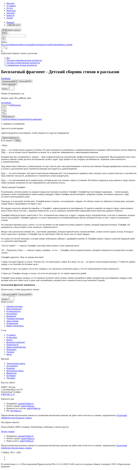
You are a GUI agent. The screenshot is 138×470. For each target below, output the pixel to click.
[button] (69, 38)
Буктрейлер (11, 314)
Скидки (46, 44)
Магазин (10, 3)
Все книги (6, 44)
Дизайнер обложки (15, 318)
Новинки (10, 368)
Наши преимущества (16, 347)
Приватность (12, 344)
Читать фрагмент (9, 84)
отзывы (12, 119)
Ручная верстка (13, 311)
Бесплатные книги (15, 371)
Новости (10, 15)
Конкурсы (11, 10)
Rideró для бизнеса (15, 326)
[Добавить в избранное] (3, 108)
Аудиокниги (12, 366)
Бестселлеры (26, 44)
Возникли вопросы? (15, 342)
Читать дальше (8, 431)
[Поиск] (3, 39)
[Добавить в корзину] (12, 88)
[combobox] (69, 35)
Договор (10, 352)
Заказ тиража (12, 321)
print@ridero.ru (27, 406)
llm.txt (9, 354)
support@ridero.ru (26, 403)
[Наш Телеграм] (7, 459)
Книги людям (66, 44)
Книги (9, 340)
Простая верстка (14, 309)
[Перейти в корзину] (6, 48)
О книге (5, 119)
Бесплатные (37, 44)
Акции (9, 18)
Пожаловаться (8, 117)
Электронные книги (15, 363)
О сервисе (11, 6)
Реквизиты (11, 349)
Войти (4, 33)
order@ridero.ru (33, 408)
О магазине (11, 337)
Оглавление (20, 119)
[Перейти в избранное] (2, 48)
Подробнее (6, 103)
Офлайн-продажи (14, 306)
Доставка (10, 378)
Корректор (11, 316)
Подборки (55, 44)
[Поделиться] (3, 113)
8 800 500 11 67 (8, 394)
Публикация (12, 323)
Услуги (9, 8)
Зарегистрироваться (10, 138)
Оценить (17, 105)
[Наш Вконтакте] (7, 457)
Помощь (10, 22)
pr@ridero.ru (15, 411)
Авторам (10, 13)
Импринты (16, 44)
